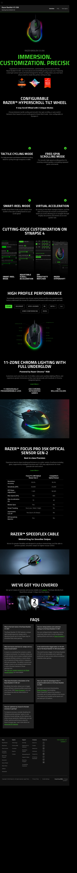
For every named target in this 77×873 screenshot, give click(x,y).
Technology (14, 742)
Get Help (24, 742)
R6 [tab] (44, 312)
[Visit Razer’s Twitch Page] (43, 759)
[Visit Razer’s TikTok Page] (43, 757)
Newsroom (34, 748)
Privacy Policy (35, 779)
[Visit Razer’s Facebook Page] (43, 743)
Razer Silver (4, 765)
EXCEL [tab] (45, 317)
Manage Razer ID (26, 754)
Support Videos (25, 757)
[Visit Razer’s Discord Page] (43, 762)
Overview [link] (51, 8)
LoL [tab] (61, 312)
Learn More (34, 390)
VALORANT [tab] (19, 312)
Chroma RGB (15, 745)
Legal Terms (26, 779)
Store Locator (5, 748)
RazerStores (4, 742)
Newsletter (4, 771)
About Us (34, 742)
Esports (14, 751)
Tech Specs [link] (65, 8)
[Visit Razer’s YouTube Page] (43, 754)
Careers (34, 745)
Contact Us (34, 754)
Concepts (14, 748)
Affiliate (3, 768)
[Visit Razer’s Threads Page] (43, 748)
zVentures (34, 751)
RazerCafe (4, 745)
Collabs (14, 754)
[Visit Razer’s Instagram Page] (43, 745)
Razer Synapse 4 (59, 642)
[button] (2, 3)
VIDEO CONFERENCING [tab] (30, 317)
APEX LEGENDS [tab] (33, 312)
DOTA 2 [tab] (52, 312)
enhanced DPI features (11, 730)
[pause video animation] (29, 154)
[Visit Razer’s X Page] (43, 751)
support (44, 596)
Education (4, 760)
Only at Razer (5, 763)
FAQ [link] (58, 8)
